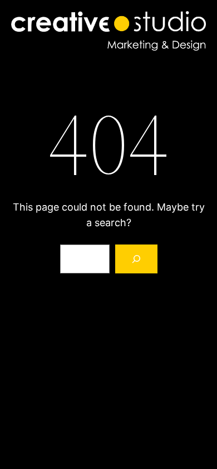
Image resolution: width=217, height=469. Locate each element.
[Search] (136, 259)
